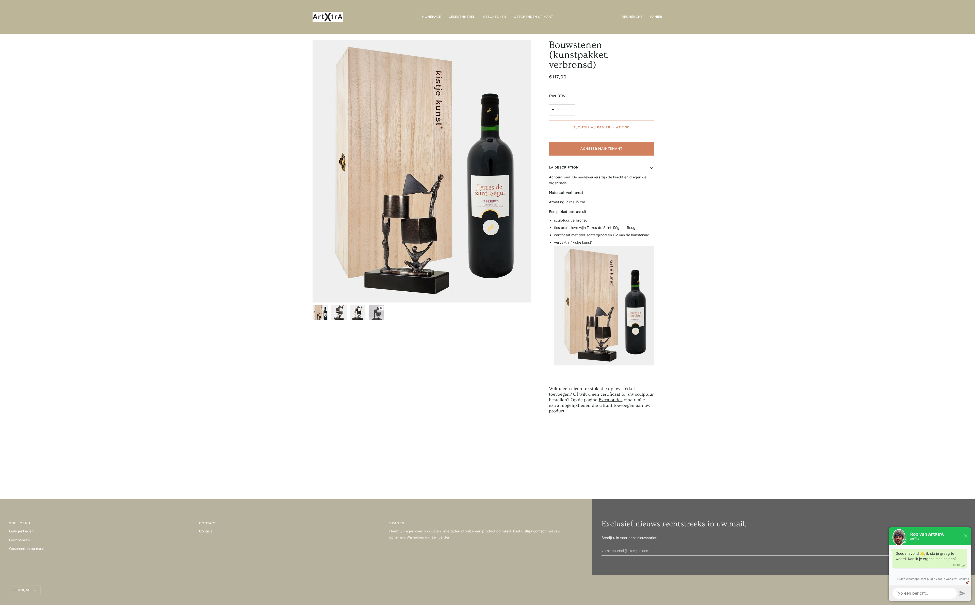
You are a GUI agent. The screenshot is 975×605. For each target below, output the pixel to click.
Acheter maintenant (601, 148)
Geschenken (19, 540)
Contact (205, 531)
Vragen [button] (396, 523)
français (23, 590)
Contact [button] (207, 523)
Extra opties (611, 399)
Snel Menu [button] (19, 523)
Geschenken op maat (26, 548)
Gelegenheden (21, 531)
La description (564, 167)
